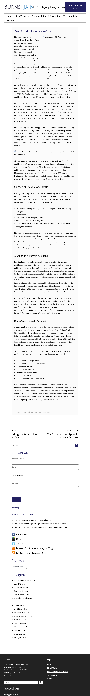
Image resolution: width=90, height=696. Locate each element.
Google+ (21, 539)
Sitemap (15, 508)
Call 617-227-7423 (75, 7)
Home (9, 16)
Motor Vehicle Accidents (23, 616)
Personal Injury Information (46, 16)
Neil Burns (34, 412)
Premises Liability (20, 620)
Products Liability (20, 623)
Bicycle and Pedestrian (22, 588)
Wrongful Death (20, 638)
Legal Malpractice (20, 609)
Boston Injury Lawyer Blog (31, 552)
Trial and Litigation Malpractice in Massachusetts (32, 520)
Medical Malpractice (21, 613)
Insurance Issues (20, 602)
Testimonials (70, 16)
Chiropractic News (21, 591)
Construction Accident (22, 595)
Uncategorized (46, 412)
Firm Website (22, 16)
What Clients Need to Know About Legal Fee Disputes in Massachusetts (41, 527)
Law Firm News (19, 605)
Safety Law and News (22, 627)
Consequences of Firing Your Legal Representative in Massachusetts (40, 524)
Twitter (20, 543)
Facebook (21, 534)
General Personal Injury (23, 598)
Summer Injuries (20, 630)
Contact (10, 20)
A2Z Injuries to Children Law (25, 580)
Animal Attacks (19, 584)
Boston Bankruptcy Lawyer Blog (34, 548)
